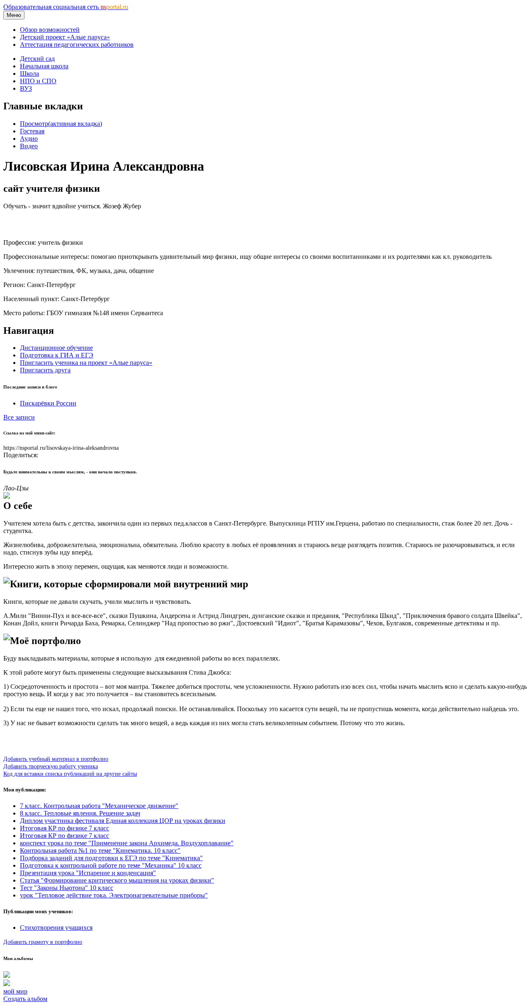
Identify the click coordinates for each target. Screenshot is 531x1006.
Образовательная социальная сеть (65, 6)
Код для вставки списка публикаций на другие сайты (70, 773)
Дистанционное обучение (56, 347)
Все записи (19, 417)
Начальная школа (44, 66)
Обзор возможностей (50, 29)
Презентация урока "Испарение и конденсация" (88, 872)
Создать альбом (25, 998)
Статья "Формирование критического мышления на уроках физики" (117, 880)
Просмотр (61, 123)
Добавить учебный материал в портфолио (55, 758)
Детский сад (37, 58)
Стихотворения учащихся (56, 927)
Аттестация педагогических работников (77, 44)
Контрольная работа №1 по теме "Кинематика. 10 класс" (100, 850)
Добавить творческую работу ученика (50, 766)
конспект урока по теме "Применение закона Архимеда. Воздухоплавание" (127, 843)
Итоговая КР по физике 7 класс (64, 828)
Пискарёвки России (48, 403)
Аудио (29, 138)
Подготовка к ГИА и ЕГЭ (56, 355)
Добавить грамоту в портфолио (42, 941)
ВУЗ (26, 88)
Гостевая (32, 131)
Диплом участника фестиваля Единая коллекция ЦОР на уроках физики (122, 820)
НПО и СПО (38, 80)
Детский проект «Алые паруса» (65, 37)
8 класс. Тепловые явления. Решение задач (80, 813)
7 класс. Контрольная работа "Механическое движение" (99, 805)
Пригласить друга (45, 370)
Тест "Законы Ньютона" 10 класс (66, 887)
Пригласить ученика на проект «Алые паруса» (86, 362)
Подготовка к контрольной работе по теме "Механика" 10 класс (111, 865)
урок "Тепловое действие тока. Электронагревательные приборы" (114, 895)
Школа (29, 73)
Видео (29, 146)
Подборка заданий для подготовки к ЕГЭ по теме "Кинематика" (111, 857)
